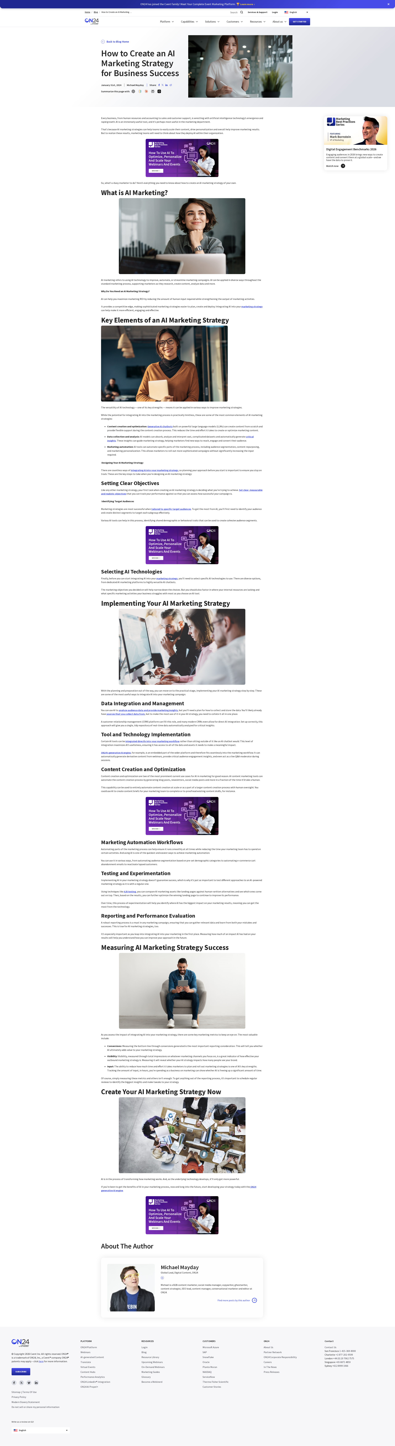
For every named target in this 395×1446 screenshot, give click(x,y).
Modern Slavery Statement (26, 1402)
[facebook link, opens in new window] (14, 1382)
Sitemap (16, 1392)
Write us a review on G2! (23, 1422)
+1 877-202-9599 (344, 1354)
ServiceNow (209, 1376)
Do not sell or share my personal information (35, 1407)
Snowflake (208, 1357)
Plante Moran (210, 1367)
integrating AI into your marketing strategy (154, 470)
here (41, 1361)
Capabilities (187, 21)
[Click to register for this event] (355, 143)
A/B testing (130, 891)
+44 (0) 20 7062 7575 (343, 1358)
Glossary (146, 1376)
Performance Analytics (93, 1376)
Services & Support (257, 12)
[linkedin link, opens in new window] (36, 1382)
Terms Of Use (29, 1392)
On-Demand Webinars (153, 1367)
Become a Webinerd (151, 1381)
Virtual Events (88, 1367)
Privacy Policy (19, 1397)
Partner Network (273, 1352)
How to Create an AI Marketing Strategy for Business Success (117, 12)
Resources (256, 21)
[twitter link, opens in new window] (21, 1382)
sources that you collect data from (125, 713)
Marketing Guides (150, 1371)
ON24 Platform (89, 1347)
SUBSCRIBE (20, 1371)
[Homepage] (92, 22)
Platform (165, 21)
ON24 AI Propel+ (89, 1386)
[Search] (241, 12)
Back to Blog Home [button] (118, 41)
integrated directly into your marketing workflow (152, 741)
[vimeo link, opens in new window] (28, 1382)
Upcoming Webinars (152, 1362)
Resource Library (150, 1357)
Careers (268, 1362)
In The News (270, 1367)
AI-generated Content (92, 1357)
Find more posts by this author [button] (234, 1300)
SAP (205, 1352)
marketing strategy (252, 306)
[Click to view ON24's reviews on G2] (22, 1416)
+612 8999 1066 (340, 1365)
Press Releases (271, 1371)
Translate (86, 1362)
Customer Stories (212, 1386)
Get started (299, 21)
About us (278, 21)
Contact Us (330, 1347)
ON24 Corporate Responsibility (280, 1357)
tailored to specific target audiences (171, 508)
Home (87, 12)
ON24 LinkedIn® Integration (95, 1381)
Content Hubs (88, 1371)
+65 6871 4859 (343, 1362)
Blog (96, 12)
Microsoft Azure (211, 1347)
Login (275, 12)
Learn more (246, 4)
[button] (388, 4)
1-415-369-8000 (347, 1350)
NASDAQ (207, 1371)
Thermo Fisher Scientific (216, 1381)
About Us (268, 1347)
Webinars (85, 1352)
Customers (233, 21)
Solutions (210, 21)
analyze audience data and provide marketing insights (148, 710)
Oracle (206, 1362)
